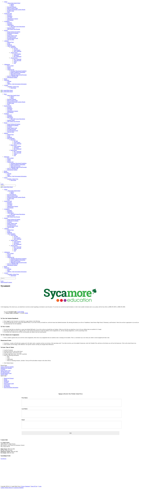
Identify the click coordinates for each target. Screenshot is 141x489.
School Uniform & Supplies (7, 366)
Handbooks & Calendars (6, 368)
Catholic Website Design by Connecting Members (12, 487)
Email (23, 420)
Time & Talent (4, 374)
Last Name (24, 409)
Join (70, 433)
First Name (25, 398)
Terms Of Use (34, 486)
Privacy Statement (25, 486)
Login (2, 184)
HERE (26, 313)
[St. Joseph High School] (7, 90)
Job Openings (7, 386)
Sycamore (3, 369)
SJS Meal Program (5, 372)
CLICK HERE (20, 311)
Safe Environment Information (11, 387)
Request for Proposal (9, 378)
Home (2, 282)
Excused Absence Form (6, 373)
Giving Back (7, 384)
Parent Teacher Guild (5, 370)
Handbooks (6, 381)
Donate (5, 379)
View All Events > (3, 458)
